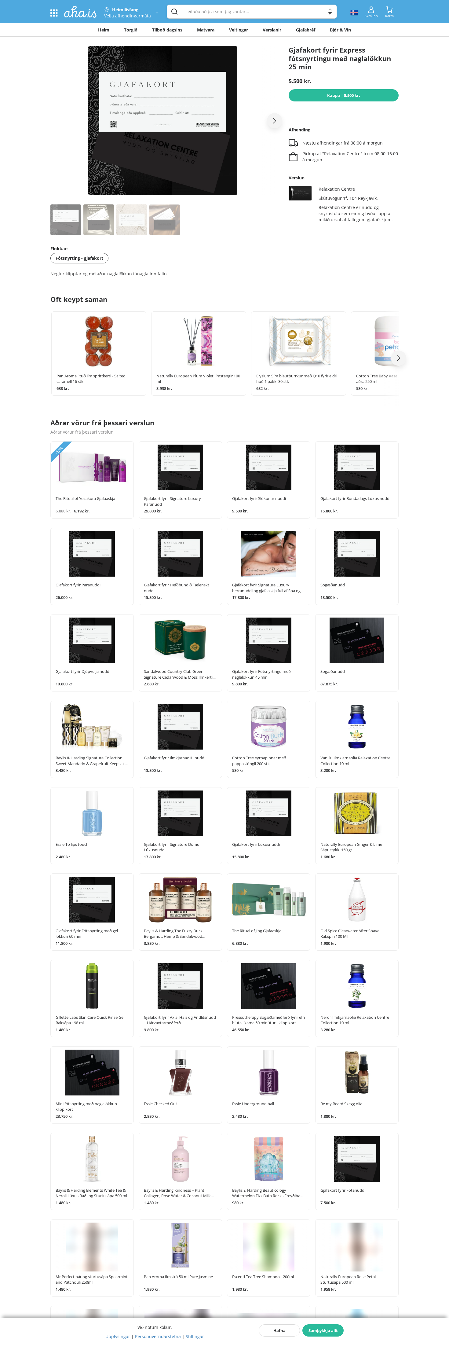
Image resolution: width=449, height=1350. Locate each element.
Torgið (130, 30)
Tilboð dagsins (167, 30)
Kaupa (343, 95)
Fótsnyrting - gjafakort (79, 258)
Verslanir (272, 30)
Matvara (205, 30)
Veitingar (238, 30)
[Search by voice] (330, 12)
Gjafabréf (305, 30)
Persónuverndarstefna (158, 1336)
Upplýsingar (117, 1336)
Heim (103, 30)
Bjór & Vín (340, 30)
